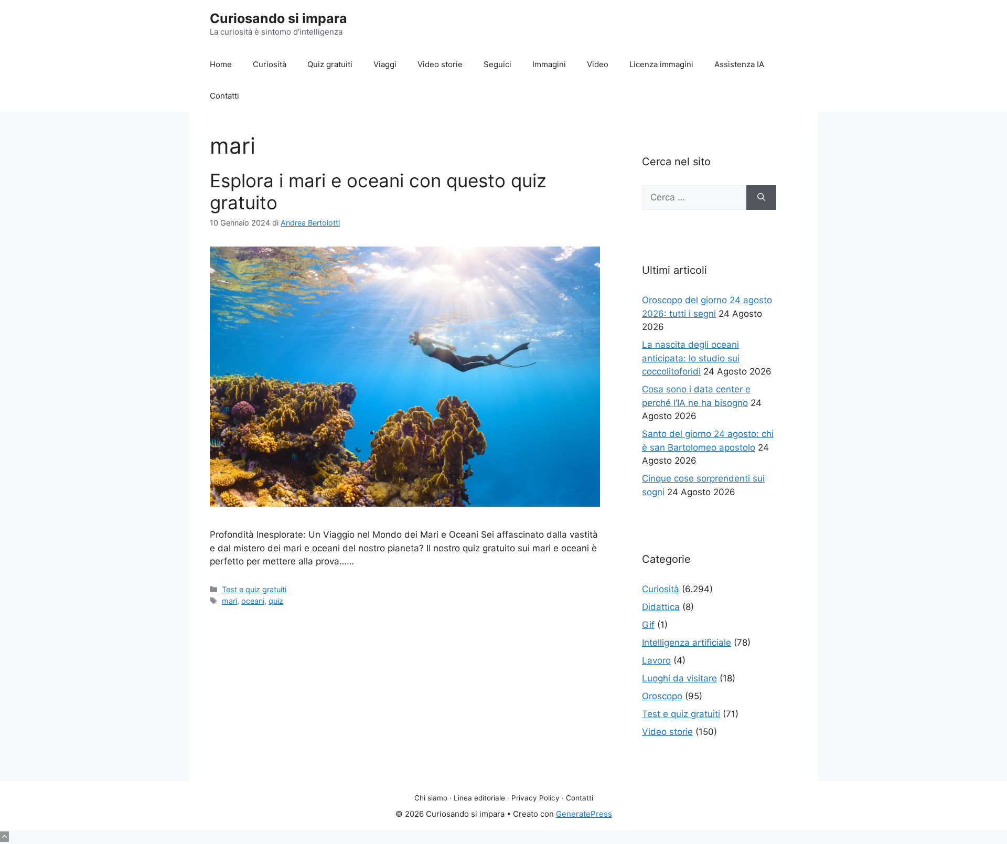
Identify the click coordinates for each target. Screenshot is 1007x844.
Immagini (549, 64)
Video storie (440, 64)
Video (597, 64)
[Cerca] (761, 197)
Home (221, 64)
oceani (252, 600)
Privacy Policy (535, 798)
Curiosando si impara (278, 18)
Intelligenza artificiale (686, 642)
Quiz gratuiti (329, 64)
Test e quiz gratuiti (254, 589)
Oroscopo (662, 696)
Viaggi (385, 64)
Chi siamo (430, 798)
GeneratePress (584, 814)
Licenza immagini (661, 64)
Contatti (224, 96)
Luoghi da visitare (679, 678)
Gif (648, 624)
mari (229, 600)
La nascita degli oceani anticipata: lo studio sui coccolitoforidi (691, 358)
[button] (4, 836)
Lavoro (656, 660)
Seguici (497, 64)
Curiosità (269, 64)
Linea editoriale (479, 798)
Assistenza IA (739, 64)
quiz (276, 600)
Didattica (661, 607)
